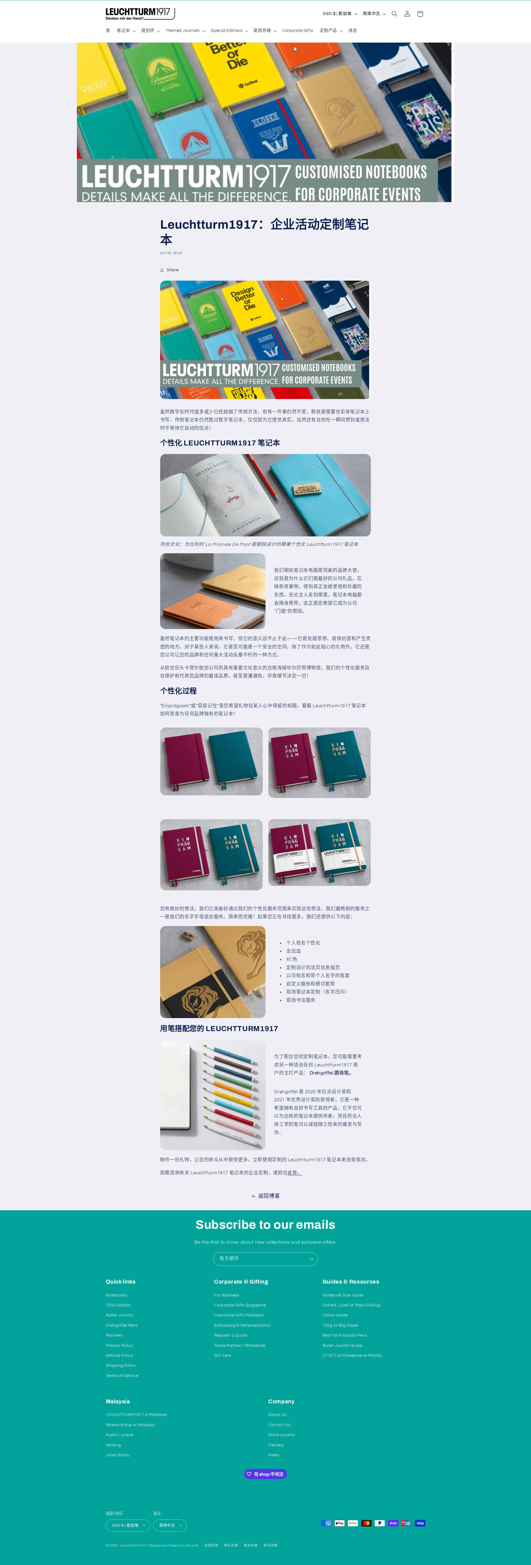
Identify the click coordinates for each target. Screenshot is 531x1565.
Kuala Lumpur (120, 1435)
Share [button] (172, 270)
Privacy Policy (119, 1345)
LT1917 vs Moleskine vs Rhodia (352, 1355)
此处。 (295, 1172)
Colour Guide (335, 1315)
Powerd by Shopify (183, 1545)
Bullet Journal (119, 1315)
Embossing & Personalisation (242, 1325)
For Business (226, 1295)
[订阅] (311, 1259)
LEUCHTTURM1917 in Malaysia (136, 1415)
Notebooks (116, 1295)
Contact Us (279, 1425)
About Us (277, 1415)
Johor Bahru (118, 1455)
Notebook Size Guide (343, 1295)
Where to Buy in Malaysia (130, 1425)
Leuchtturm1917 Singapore (143, 1545)
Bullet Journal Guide (342, 1345)
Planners (114, 1335)
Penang (113, 1445)
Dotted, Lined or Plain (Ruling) (351, 1305)
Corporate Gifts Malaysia (238, 1315)
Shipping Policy (121, 1365)
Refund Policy (119, 1355)
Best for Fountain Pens (344, 1335)
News (273, 1455)
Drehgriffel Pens (122, 1325)
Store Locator (281, 1435)
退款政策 (211, 1545)
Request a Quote (230, 1335)
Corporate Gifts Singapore (240, 1305)
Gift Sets (222, 1355)
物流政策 (271, 1545)
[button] (126, 31)
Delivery (276, 1445)
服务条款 (251, 1545)
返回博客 (269, 1196)
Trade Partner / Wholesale (240, 1345)
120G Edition (118, 1305)
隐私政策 (231, 1545)
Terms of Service (122, 1375)
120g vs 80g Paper (340, 1325)
